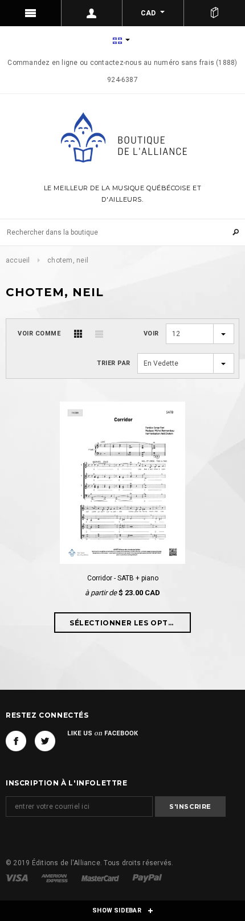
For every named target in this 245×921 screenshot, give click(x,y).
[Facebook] (16, 741)
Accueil (18, 260)
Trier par (113, 363)
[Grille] (78, 334)
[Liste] (99, 334)
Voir (151, 333)
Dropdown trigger (92, 13)
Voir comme (39, 333)
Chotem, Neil (67, 260)
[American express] (55, 878)
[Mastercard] (101, 878)
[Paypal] (147, 878)
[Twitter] (45, 741)
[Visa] (18, 878)
